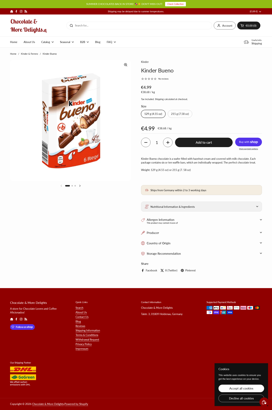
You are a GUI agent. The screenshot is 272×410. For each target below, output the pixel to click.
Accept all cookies (241, 388)
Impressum (82, 348)
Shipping (159, 99)
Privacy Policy (84, 344)
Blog (78, 321)
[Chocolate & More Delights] (28, 25)
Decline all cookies (241, 398)
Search (79, 307)
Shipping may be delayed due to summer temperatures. (136, 11)
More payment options (248, 149)
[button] (248, 25)
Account (227, 25)
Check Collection (175, 4)
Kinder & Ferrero (29, 53)
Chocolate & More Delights (48, 404)
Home (13, 53)
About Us (81, 312)
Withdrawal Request (87, 339)
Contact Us (82, 316)
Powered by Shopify (76, 404)
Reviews (80, 326)
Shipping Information (88, 330)
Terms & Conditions (87, 335)
